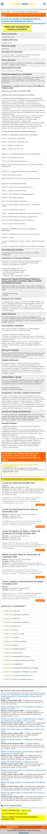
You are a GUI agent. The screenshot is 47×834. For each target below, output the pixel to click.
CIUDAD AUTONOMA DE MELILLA (18, 679)
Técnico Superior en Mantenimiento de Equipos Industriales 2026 (23, 582)
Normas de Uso (6, 828)
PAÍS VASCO (12, 626)
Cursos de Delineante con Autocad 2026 (14, 813)
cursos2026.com (12, 827)
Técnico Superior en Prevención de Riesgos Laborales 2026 (19, 818)
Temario (40, 505)
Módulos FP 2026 (26, 810)
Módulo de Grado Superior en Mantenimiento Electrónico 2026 (23, 783)
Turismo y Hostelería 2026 (11, 810)
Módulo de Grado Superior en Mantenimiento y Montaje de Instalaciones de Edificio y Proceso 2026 (22, 720)
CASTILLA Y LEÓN (13, 634)
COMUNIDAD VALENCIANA (16, 622)
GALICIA (10, 630)
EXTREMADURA (13, 664)
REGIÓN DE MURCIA (14, 649)
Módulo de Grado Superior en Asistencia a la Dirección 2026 (22, 730)
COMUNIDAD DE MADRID (16, 615)
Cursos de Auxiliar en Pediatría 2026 (25, 12)
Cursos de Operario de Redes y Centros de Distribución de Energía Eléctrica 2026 (21, 532)
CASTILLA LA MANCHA (15, 641)
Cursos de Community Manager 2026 (18, 483)
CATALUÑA (11, 611)
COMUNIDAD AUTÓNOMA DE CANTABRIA (21, 668)
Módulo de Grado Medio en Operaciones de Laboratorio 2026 (21, 555)
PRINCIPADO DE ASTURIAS (16, 656)
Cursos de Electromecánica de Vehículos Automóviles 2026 (20, 510)
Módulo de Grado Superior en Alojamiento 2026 (19, 762)
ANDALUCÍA (11, 618)
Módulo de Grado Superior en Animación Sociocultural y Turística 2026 (23, 794)
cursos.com (22, 4)
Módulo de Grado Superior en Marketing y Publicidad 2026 (21, 740)
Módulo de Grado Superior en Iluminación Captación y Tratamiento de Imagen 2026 (22, 753)
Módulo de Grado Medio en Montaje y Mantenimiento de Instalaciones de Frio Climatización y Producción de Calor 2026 (22, 696)
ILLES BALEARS (13, 653)
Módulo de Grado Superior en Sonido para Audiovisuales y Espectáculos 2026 (23, 771)
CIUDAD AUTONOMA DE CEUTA (18, 675)
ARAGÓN (10, 645)
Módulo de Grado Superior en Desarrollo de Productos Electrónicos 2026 (22, 708)
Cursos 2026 (5, 12)
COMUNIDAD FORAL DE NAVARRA (19, 660)
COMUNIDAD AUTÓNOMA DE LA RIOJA (20, 672)
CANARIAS (11, 637)
